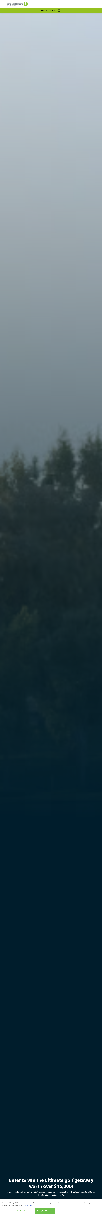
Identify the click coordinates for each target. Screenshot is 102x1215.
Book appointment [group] (49, 10)
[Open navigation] (94, 3)
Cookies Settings (24, 1211)
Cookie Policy (29, 1205)
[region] (51, 1207)
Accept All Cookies (45, 1211)
